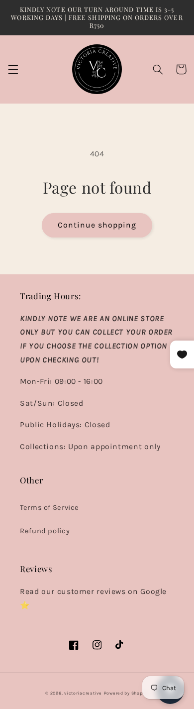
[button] (12, 69)
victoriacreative (83, 693)
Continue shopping (97, 225)
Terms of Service (49, 507)
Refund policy (45, 531)
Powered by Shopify (126, 693)
